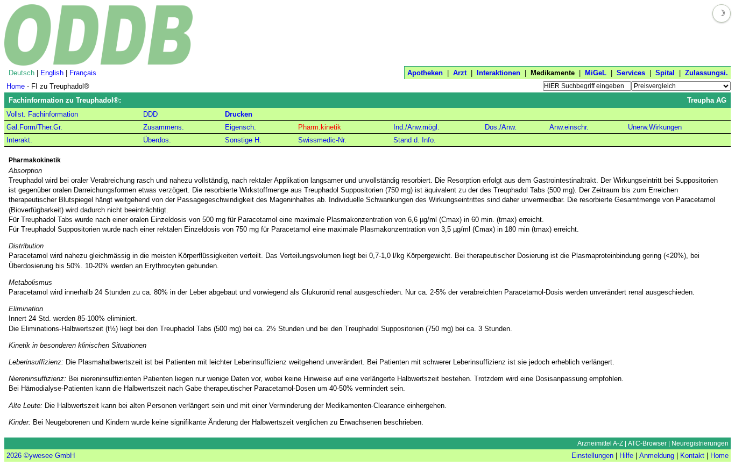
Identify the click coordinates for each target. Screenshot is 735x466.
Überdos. (157, 140)
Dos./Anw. (501, 127)
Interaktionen (498, 73)
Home (15, 86)
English (51, 73)
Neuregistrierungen (700, 443)
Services (631, 73)
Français (82, 73)
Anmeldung (656, 455)
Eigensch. (240, 127)
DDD (150, 114)
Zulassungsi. (706, 73)
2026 (14, 455)
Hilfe (626, 455)
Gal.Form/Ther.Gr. (34, 127)
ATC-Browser (647, 443)
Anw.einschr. (569, 127)
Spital (665, 73)
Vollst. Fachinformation (42, 114)
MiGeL (595, 73)
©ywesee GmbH (48, 455)
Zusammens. (163, 127)
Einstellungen (592, 455)
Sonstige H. (243, 140)
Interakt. (19, 140)
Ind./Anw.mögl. (416, 127)
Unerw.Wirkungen (655, 127)
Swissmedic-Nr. (322, 140)
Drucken (238, 114)
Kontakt (692, 455)
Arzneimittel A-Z (600, 443)
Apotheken (425, 73)
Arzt (460, 73)
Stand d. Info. (414, 140)
